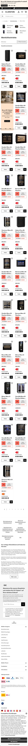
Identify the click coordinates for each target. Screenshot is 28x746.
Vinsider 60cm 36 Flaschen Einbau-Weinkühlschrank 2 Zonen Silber (7, 314)
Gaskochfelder (4, 659)
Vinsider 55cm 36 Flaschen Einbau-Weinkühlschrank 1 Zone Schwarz (7, 148)
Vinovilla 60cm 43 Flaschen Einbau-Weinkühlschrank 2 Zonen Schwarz (7, 439)
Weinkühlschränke (5, 629)
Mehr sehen (14, 576)
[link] (7, 55)
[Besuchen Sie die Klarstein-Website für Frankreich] (11, 711)
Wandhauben (4, 653)
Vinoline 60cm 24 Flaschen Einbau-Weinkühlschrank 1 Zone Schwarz (20, 65)
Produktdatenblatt (5, 80)
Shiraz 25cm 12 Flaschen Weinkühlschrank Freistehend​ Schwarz (20, 356)
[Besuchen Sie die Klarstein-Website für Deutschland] (2, 711)
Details (5, 86)
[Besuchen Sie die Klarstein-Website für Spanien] (17, 711)
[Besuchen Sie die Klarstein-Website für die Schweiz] (8, 711)
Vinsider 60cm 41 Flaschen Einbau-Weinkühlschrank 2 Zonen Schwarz (7, 272)
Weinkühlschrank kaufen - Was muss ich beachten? (7, 537)
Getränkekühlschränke (6, 648)
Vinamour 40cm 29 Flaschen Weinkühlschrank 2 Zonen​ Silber (7, 231)
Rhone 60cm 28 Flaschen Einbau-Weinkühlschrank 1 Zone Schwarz (7, 356)
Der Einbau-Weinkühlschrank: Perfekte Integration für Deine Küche (20, 530)
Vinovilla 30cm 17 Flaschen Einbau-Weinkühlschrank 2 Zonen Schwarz (7, 189)
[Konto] (18, 12)
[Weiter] (23, 509)
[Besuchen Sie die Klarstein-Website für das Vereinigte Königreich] (20, 711)
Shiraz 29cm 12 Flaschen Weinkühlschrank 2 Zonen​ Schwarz (7, 397)
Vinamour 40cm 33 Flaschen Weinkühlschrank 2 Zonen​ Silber (7, 480)
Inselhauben (3, 637)
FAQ (20, 537)
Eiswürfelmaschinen (5, 645)
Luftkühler (3, 651)
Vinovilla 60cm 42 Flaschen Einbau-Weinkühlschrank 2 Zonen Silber (20, 397)
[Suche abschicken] (2, 16)
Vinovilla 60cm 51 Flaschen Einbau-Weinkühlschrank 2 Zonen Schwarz (20, 439)
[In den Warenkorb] (11, 86)
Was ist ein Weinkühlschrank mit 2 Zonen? (20, 522)
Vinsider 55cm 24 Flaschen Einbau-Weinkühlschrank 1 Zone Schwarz (20, 148)
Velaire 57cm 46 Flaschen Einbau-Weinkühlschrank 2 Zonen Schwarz (20, 231)
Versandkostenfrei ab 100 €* (21, 8)
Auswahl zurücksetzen (6, 45)
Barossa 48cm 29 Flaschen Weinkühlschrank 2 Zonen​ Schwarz (20, 189)
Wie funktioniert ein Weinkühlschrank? (7, 522)
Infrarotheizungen (5, 642)
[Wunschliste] (22, 12)
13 (21, 509)
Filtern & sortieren (22, 41)
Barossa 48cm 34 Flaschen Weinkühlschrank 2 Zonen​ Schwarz (20, 314)
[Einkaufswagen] (26, 12)
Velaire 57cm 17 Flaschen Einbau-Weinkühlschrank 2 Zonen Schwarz (7, 65)
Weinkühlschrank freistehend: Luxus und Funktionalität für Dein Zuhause (7, 530)
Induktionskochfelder (5, 656)
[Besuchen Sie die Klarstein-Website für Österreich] (5, 711)
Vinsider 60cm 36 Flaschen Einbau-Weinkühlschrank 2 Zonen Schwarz (20, 106)
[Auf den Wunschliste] (12, 51)
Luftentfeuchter (4, 634)
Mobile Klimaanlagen (5, 632)
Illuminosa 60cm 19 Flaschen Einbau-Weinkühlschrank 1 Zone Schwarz (20, 272)
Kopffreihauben (4, 640)
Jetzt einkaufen (4, 5)
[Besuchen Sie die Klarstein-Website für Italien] (14, 711)
